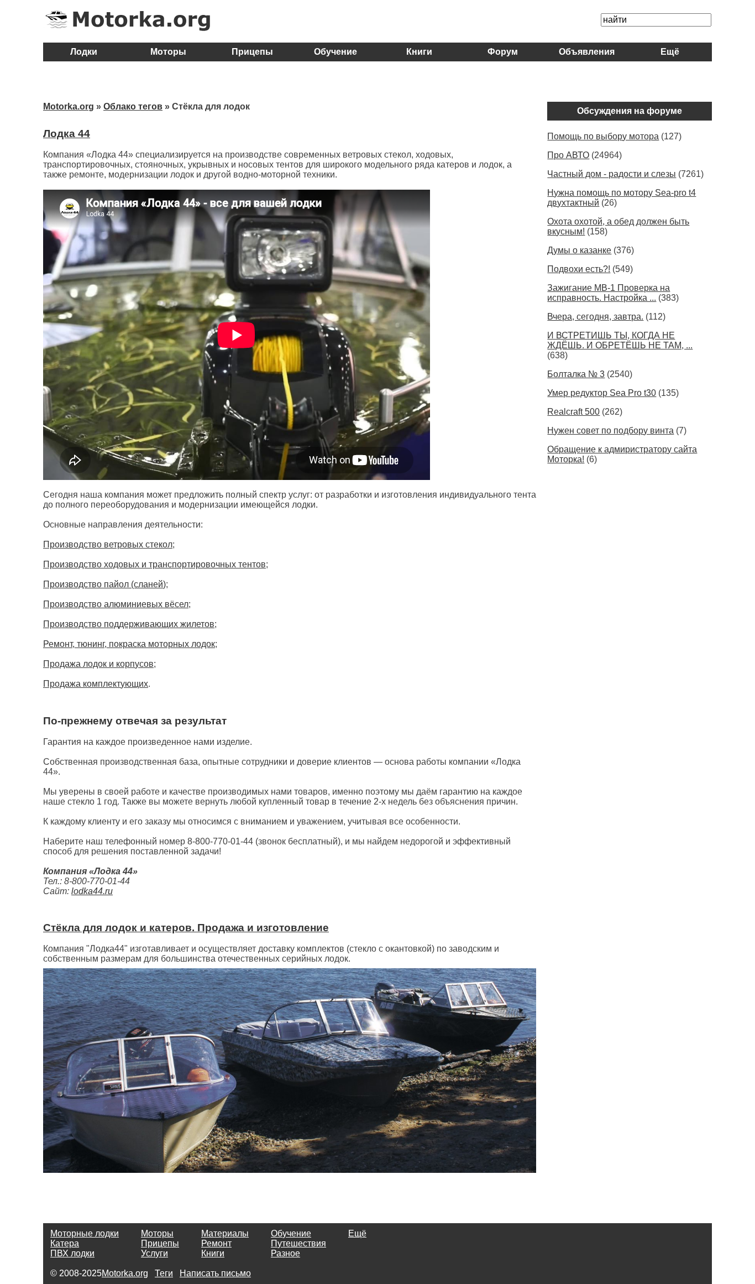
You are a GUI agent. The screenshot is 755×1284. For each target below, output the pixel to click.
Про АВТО (568, 155)
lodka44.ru (92, 891)
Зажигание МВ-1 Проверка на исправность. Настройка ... (608, 292)
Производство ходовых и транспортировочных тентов (154, 564)
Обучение (335, 51)
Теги (164, 1273)
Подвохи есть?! (578, 269)
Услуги (154, 1253)
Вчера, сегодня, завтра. (595, 316)
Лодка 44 (66, 133)
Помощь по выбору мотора (603, 136)
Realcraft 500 (573, 411)
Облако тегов (132, 106)
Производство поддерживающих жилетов (128, 624)
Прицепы (252, 51)
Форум (502, 51)
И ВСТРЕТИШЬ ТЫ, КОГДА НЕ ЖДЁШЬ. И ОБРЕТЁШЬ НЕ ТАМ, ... (620, 340)
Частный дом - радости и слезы (611, 174)
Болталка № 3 (576, 374)
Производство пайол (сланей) (104, 584)
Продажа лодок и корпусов (98, 664)
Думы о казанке (579, 250)
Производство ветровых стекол (107, 544)
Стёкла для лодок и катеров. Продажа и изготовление (186, 927)
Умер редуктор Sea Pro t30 (601, 393)
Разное (285, 1253)
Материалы (225, 1233)
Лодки (84, 51)
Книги (419, 51)
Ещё (669, 51)
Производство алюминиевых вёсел (115, 604)
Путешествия (298, 1243)
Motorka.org (68, 106)
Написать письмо (215, 1273)
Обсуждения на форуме (629, 111)
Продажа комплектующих (95, 683)
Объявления (587, 51)
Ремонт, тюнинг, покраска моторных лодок (129, 644)
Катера (64, 1243)
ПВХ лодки (72, 1253)
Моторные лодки (84, 1233)
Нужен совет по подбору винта (610, 430)
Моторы (168, 51)
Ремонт (216, 1243)
